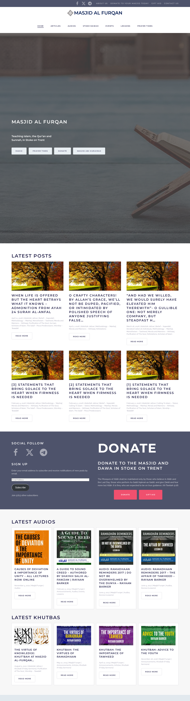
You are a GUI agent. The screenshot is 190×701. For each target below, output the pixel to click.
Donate (62, 151)
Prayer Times (145, 26)
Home (40, 26)
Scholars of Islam (19, 326)
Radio (19, 151)
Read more (22, 336)
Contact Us (171, 3)
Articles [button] (56, 26)
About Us (102, 3)
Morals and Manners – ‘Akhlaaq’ (82, 329)
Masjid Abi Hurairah (89, 151)
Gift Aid (156, 3)
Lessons (125, 26)
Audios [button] (72, 26)
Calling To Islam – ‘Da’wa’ (79, 406)
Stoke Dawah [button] (91, 26)
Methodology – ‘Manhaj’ (22, 321)
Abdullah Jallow (31, 318)
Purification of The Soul (39, 323)
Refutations (101, 329)
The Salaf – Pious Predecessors (40, 326)
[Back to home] (95, 13)
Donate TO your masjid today (129, 3)
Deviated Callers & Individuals (139, 329)
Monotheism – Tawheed (43, 321)
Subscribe (20, 487)
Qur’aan (53, 323)
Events (110, 26)
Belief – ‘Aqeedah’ (46, 318)
